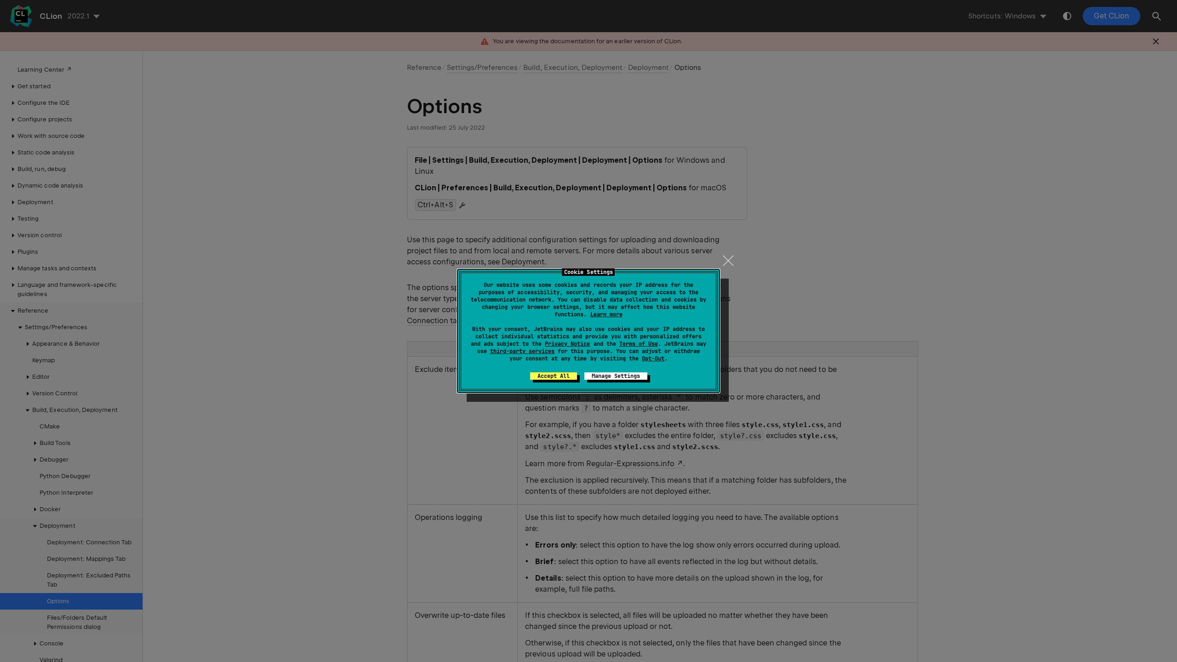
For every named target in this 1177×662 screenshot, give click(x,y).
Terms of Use (638, 344)
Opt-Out (653, 358)
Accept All (553, 376)
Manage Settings (616, 376)
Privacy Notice (567, 344)
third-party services (522, 351)
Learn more (606, 314)
